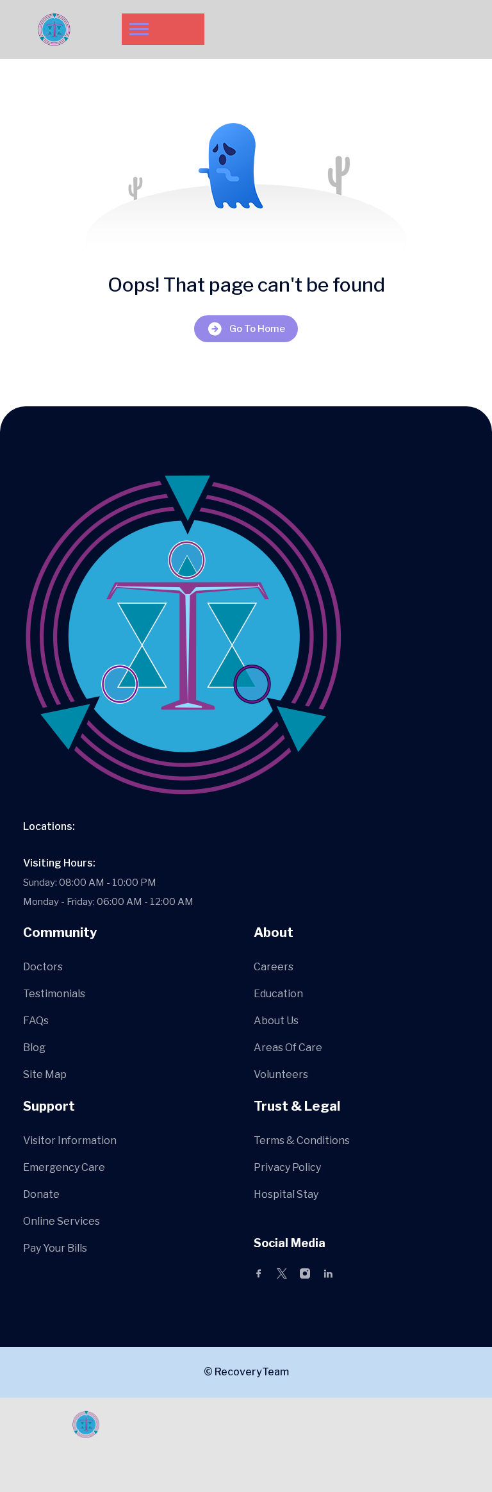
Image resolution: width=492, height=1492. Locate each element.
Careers (273, 967)
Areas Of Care (288, 1047)
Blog (34, 1047)
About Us (276, 1021)
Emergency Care (64, 1167)
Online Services (61, 1221)
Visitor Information (70, 1140)
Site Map (45, 1074)
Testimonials (54, 994)
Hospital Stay (286, 1194)
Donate (41, 1194)
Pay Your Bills (55, 1248)
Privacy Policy (287, 1167)
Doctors (43, 967)
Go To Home (257, 329)
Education (278, 994)
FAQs (36, 1021)
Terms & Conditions (302, 1140)
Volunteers (281, 1074)
